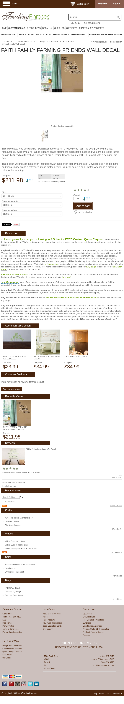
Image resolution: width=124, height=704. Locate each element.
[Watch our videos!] (23, 686)
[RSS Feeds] (4, 506)
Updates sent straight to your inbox (79, 647)
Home (4, 28)
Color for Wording (10, 201)
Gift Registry (48, 629)
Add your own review (11, 389)
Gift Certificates (89, 617)
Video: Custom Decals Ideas (16, 545)
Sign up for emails (79, 643)
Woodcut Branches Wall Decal (14, 357)
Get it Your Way (10, 641)
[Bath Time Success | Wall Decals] (48, 342)
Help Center (75, 23)
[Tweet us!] (30, 686)
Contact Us (6, 614)
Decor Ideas (34, 28)
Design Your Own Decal (12, 646)
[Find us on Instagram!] (17, 686)
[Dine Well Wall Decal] (78, 342)
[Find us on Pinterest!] (11, 686)
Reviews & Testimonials (52, 623)
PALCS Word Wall (12, 588)
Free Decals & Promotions (93, 620)
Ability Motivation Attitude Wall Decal (41, 449)
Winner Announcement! (14, 572)
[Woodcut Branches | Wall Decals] (17, 339)
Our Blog (59, 28)
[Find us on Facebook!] (4, 686)
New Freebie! (10, 568)
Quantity (77, 195)
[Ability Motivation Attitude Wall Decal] (13, 465)
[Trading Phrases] (19, 16)
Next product (116, 42)
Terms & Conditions (10, 629)
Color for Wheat (9, 210)
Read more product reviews (13, 482)
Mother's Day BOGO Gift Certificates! (20, 565)
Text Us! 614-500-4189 (11, 617)
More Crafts (117, 529)
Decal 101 (47, 28)
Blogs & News (116, 506)
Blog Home (7, 623)
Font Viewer (7, 655)
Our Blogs (87, 623)
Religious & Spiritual (49, 41)
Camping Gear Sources (14, 595)
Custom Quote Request (12, 649)
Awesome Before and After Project (19, 518)
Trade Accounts (49, 620)
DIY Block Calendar (13, 525)
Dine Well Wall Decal (76, 356)
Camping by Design (13, 592)
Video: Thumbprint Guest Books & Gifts (21, 549)
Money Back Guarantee (12, 632)
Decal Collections (24, 41)
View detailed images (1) (63, 126)
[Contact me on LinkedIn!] (36, 686)
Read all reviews (9, 486)
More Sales (117, 576)
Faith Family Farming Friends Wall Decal (15, 428)
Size (4, 192)
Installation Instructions (52, 614)
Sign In (117, 3)
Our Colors (6, 658)
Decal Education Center (52, 626)
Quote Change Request (12, 652)
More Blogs (117, 599)
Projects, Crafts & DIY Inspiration (96, 629)
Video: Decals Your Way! (15, 541)
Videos (45, 617)
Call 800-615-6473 (92, 23)
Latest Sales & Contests (92, 626)
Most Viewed (10, 502)
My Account (87, 614)
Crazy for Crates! (12, 521)
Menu (14, 3)
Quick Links (89, 609)
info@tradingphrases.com (103, 665)
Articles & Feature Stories (93, 632)
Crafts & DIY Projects (91, 28)
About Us (86, 635)
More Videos (116, 552)
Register (102, 3)
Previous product (98, 42)
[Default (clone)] (17, 413)
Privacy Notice (8, 626)
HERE (84, 155)
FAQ (4, 620)
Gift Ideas (71, 28)
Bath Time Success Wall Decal (47, 357)
